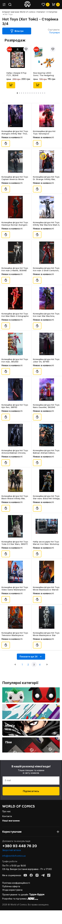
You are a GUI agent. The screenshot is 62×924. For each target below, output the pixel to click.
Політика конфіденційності (16, 883)
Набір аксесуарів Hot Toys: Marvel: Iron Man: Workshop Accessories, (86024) (46, 542)
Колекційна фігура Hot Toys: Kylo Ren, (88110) (15, 406)
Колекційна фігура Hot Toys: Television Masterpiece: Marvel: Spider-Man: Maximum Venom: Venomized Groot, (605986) (15, 634)
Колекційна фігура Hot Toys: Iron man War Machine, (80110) (46, 314)
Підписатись (31, 791)
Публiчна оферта (11, 886)
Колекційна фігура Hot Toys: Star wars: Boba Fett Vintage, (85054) (46, 497)
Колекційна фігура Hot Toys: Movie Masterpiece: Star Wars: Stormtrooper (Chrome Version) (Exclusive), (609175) (46, 634)
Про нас (6, 811)
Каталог (41, 12)
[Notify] (6, 143)
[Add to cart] (10, 85)
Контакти (7, 816)
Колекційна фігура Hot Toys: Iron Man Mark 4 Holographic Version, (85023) (15, 314)
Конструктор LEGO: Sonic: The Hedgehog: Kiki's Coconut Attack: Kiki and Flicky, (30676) (44, 74)
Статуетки (52, 12)
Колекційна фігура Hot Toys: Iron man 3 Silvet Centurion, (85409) (46, 269)
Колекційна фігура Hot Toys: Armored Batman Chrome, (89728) (15, 451)
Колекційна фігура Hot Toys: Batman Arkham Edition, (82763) (46, 451)
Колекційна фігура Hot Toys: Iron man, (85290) (15, 360)
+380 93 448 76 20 (19, 846)
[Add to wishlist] (26, 49)
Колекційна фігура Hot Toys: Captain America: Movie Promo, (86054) (15, 178)
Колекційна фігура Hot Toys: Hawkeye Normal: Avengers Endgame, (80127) (15, 223)
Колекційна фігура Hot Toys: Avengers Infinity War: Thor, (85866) (15, 132)
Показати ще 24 (28, 656)
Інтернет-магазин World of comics (18, 12)
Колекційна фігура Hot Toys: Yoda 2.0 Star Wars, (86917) (15, 542)
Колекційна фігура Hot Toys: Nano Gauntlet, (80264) (46, 406)
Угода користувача (12, 890)
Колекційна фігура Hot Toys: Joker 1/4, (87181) (46, 360)
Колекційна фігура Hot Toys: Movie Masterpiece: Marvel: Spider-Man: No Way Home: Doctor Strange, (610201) (46, 588)
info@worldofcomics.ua (14, 855)
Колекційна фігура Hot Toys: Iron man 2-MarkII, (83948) (15, 269)
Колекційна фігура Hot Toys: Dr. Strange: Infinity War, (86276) (46, 178)
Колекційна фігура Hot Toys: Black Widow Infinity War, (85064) (15, 497)
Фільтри (18, 31)
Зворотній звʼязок (11, 850)
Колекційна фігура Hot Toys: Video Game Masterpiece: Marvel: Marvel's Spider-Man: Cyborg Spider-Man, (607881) (15, 588)
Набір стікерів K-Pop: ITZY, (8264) (16, 74)
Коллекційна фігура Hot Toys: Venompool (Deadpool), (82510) (44, 132)
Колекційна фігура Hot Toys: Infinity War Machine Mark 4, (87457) (46, 223)
